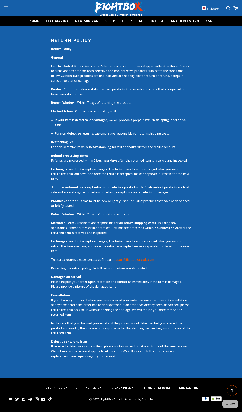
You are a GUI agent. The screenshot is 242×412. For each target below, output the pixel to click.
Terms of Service (156, 388)
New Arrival (86, 21)
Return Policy (55, 388)
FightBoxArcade (112, 399)
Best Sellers (57, 21)
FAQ (209, 21)
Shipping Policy (88, 388)
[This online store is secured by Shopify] (216, 400)
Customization (185, 21)
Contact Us (188, 388)
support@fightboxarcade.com (133, 260)
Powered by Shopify (139, 399)
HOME (34, 21)
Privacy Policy (122, 388)
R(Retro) (157, 21)
